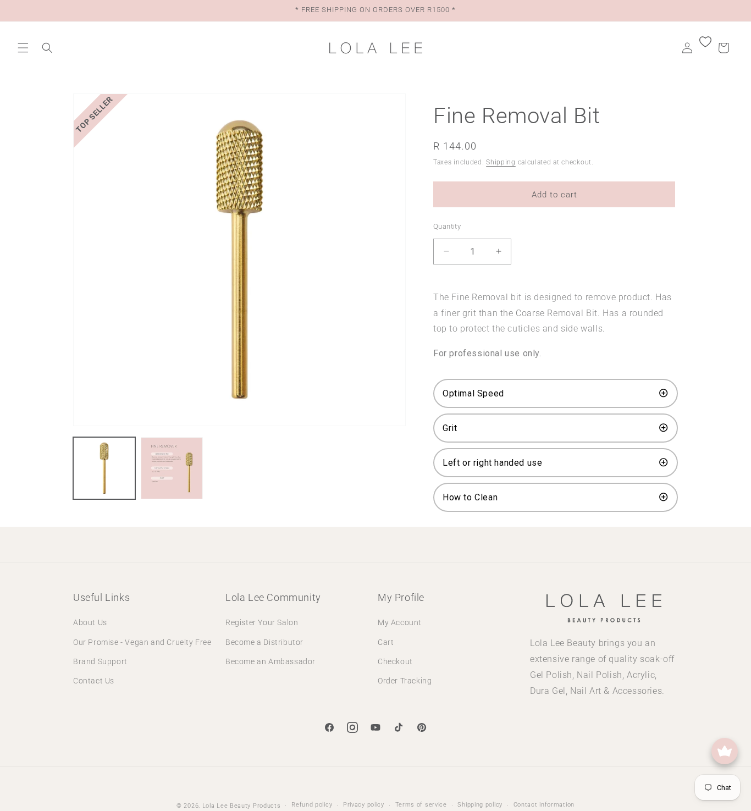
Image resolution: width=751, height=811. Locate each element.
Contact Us (93, 680)
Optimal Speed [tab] (473, 393)
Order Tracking (405, 680)
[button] (23, 48)
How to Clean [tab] (471, 497)
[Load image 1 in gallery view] (104, 468)
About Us (90, 622)
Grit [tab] (451, 428)
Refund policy (311, 804)
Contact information (544, 804)
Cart (386, 642)
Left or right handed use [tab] (494, 462)
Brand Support (100, 661)
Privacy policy (363, 804)
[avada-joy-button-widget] (724, 751)
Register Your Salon (261, 622)
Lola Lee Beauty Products (241, 805)
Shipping (501, 162)
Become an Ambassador (270, 661)
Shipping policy (479, 804)
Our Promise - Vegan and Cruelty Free (142, 642)
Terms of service (421, 804)
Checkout (395, 661)
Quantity (447, 226)
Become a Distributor (264, 642)
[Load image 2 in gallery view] (172, 468)
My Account (400, 622)
